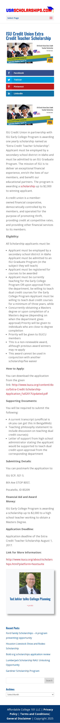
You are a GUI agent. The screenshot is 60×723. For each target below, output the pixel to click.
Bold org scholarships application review (28, 654)
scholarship (27, 186)
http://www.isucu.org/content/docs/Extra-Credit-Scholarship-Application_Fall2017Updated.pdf (29, 389)
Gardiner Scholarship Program (22, 670)
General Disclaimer (19, 718)
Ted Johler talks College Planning (30, 598)
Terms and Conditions (34, 714)
